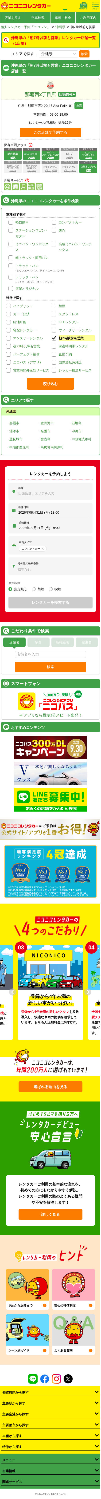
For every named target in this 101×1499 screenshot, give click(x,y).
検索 (84, 54)
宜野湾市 (47, 423)
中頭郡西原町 (19, 447)
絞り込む (50, 384)
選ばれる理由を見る (50, 1087)
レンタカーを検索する (50, 602)
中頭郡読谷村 (81, 439)
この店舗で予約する (50, 132)
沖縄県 (60, 27)
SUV (62, 230)
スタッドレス (68, 314)
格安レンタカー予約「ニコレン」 (25, 27)
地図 (79, 106)
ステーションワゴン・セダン (32, 233)
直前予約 (65, 354)
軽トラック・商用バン (32, 258)
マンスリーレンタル (28, 338)
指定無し (20, 589)
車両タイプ (25, 542)
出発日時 (23, 507)
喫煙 (57, 589)
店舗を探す (12, 18)
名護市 (45, 431)
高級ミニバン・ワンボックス (75, 247)
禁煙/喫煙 (14, 583)
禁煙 (62, 306)
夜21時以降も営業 (26, 346)
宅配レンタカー (24, 330)
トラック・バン (27, 266)
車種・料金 (63, 18)
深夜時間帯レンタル (73, 346)
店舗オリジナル (27, 288)
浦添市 (14, 431)
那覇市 (14, 423)
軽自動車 (22, 222)
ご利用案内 (88, 18)
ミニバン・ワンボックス (32, 247)
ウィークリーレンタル (75, 330)
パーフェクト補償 (26, 354)
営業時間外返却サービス (31, 370)
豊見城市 (16, 439)
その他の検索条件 (28, 563)
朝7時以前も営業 (71, 338)
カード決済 (21, 314)
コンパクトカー (70, 222)
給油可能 (19, 322)
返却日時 (24, 522)
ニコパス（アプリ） (28, 362)
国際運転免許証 (70, 362)
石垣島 (77, 423)
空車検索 (37, 18)
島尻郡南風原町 (52, 447)
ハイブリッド (23, 306)
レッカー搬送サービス (75, 370)
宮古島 (45, 439)
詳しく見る (50, 1214)
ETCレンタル (68, 322)
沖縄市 (77, 431)
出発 (20, 488)
